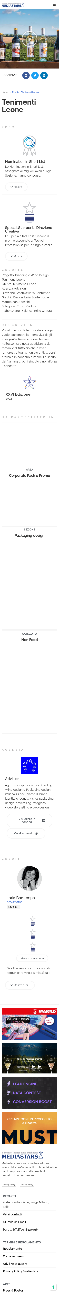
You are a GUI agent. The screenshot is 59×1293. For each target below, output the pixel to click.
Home (5, 92)
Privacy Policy (9, 1184)
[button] (54, 5)
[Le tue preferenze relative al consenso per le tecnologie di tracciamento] (53, 1287)
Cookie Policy (27, 1184)
